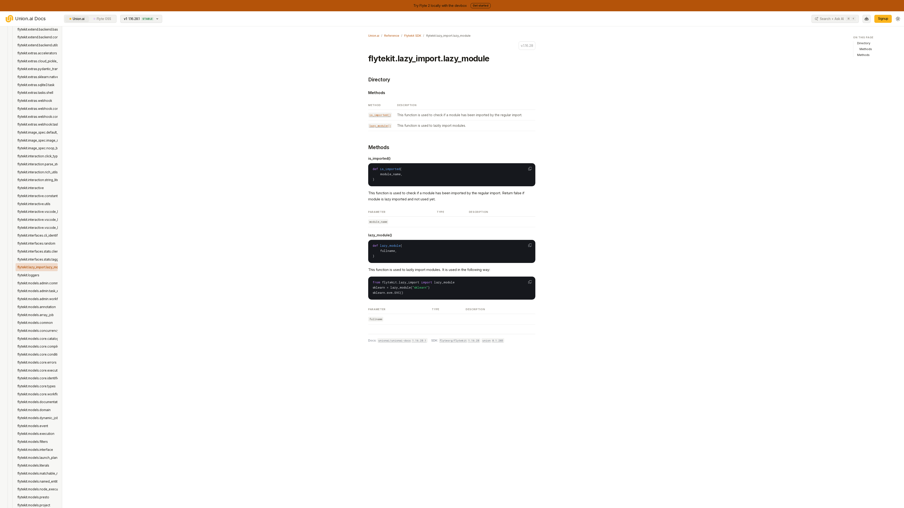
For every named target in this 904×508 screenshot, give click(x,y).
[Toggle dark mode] (898, 19)
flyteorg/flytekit (453, 340)
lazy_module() (380, 235)
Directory (379, 80)
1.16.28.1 (419, 340)
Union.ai (79, 19)
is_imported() (379, 158)
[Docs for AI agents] (867, 19)
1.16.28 (473, 340)
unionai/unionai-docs (394, 340)
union (486, 340)
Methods (376, 92)
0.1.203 (497, 340)
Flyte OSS (104, 19)
